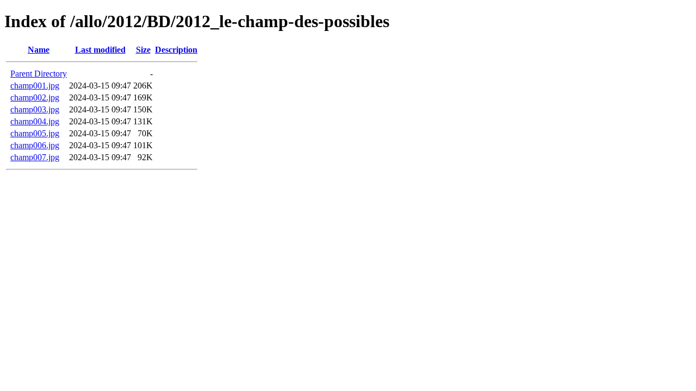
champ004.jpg (34, 121)
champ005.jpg (34, 133)
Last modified (100, 49)
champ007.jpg (34, 157)
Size (143, 49)
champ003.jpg (34, 109)
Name (38, 49)
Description (176, 49)
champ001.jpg (34, 85)
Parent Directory (38, 73)
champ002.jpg (34, 97)
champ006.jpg (34, 145)
